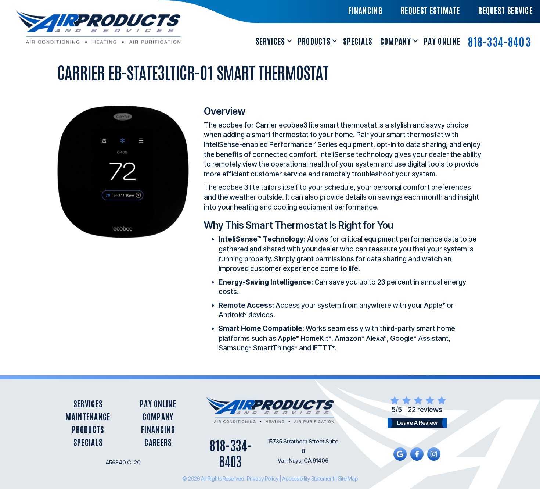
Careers (158, 442)
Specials (357, 41)
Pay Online (442, 41)
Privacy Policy (262, 478)
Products (314, 41)
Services (270, 41)
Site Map (348, 478)
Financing (158, 429)
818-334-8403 (499, 41)
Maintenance (88, 416)
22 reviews (425, 410)
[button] (289, 41)
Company (395, 41)
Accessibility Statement (308, 478)
